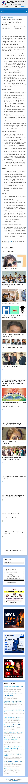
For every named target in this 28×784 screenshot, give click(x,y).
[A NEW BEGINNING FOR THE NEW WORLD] (14, 394)
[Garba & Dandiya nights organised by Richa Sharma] (14, 525)
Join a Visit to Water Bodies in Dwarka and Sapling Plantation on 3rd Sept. (13, 495)
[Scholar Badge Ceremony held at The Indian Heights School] (14, 277)
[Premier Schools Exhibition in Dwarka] (14, 358)
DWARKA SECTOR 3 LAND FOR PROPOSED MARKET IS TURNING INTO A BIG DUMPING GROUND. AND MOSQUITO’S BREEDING (13, 382)
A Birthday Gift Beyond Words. (11, 768)
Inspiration (10, 17)
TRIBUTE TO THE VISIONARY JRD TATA (13, 550)
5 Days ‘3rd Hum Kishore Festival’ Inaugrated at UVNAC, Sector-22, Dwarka (13, 424)
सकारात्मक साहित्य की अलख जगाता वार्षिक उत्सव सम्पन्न (13, 687)
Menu (2, 11)
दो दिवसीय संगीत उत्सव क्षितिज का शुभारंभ (10, 406)
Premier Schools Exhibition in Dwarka (13, 366)
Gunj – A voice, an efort (8, 251)
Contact (3, 242)
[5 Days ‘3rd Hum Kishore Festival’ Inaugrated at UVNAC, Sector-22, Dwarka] (14, 415)
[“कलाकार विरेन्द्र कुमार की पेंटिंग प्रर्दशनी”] (14, 295)
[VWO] (6, 6)
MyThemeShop (16, 780)
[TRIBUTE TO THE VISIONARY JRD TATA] (14, 542)
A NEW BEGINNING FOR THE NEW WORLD (14, 402)
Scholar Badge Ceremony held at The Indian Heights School (12, 285)
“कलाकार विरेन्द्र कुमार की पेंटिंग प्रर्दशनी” (10, 303)
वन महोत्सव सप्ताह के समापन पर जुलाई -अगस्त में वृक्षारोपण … (13, 755)
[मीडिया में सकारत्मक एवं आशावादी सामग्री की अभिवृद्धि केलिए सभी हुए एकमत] (14, 468)
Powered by (3, 6)
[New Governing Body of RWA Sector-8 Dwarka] (14, 342)
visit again (10, 241)
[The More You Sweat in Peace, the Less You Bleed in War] (14, 326)
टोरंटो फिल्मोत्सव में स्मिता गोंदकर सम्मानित (10, 268)
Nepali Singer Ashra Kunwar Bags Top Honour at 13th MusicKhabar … (13, 718)
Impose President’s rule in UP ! (10, 513)
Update (9, 28)
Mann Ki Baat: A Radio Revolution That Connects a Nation (13, 694)
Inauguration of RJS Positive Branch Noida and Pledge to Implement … (12, 702)
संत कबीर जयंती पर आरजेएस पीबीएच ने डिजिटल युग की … (14, 711)
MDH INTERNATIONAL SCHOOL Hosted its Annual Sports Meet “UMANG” (14, 458)
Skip (16, 6)
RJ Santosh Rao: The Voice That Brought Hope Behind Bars (12, 738)
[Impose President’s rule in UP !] (14, 505)
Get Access (23, 6)
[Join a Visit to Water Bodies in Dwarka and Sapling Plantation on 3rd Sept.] (14, 487)
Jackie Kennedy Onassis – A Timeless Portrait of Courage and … (13, 762)
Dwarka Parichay (9, 779)
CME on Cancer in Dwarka (9, 518)
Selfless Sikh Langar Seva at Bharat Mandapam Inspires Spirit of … (12, 747)
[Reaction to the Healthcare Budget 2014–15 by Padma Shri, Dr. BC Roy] (14, 310)
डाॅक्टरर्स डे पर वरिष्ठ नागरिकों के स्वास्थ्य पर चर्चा (13, 732)
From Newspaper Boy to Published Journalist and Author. (12, 725)
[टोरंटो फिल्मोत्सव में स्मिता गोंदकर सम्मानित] (14, 260)
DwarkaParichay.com (8, 27)
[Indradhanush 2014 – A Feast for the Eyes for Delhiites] (14, 433)
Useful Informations (16, 28)
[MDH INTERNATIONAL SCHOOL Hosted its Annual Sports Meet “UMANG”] (14, 451)
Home (5, 17)
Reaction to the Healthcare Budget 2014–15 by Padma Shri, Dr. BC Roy (14, 316)
